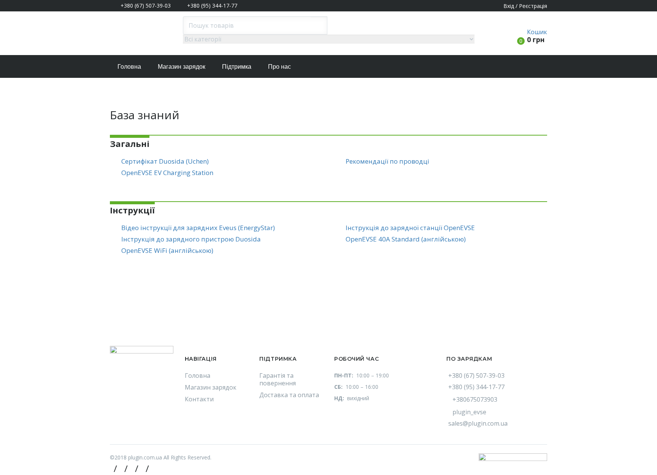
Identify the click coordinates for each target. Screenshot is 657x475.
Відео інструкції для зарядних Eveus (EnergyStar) (198, 227)
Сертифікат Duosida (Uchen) (165, 161)
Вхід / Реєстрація (525, 5)
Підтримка (236, 66)
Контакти (199, 399)
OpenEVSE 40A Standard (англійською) (406, 239)
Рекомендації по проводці (387, 161)
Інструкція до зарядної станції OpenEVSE (410, 227)
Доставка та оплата (289, 395)
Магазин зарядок (181, 66)
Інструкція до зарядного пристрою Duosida (191, 239)
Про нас (279, 66)
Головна (129, 66)
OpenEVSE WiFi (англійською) (167, 250)
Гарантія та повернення (277, 379)
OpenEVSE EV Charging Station (167, 172)
